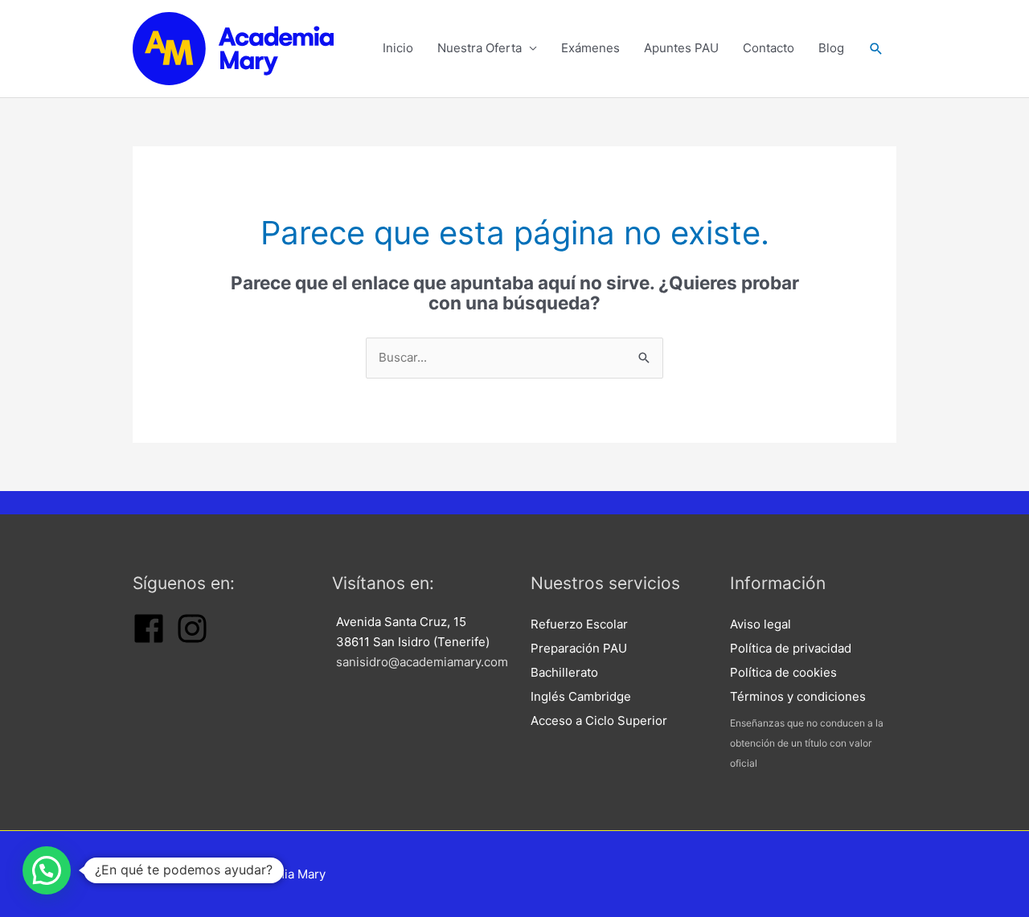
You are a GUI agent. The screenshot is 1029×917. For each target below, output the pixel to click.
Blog (831, 47)
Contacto (768, 47)
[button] (876, 48)
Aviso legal (760, 624)
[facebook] (149, 640)
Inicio (398, 47)
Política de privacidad (790, 648)
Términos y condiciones (798, 696)
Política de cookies (783, 672)
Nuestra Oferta (479, 47)
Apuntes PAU (681, 47)
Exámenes (590, 47)
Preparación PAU (579, 648)
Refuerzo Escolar (579, 624)
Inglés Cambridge (581, 696)
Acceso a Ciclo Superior (599, 720)
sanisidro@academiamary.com (422, 661)
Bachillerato (564, 672)
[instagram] (192, 640)
